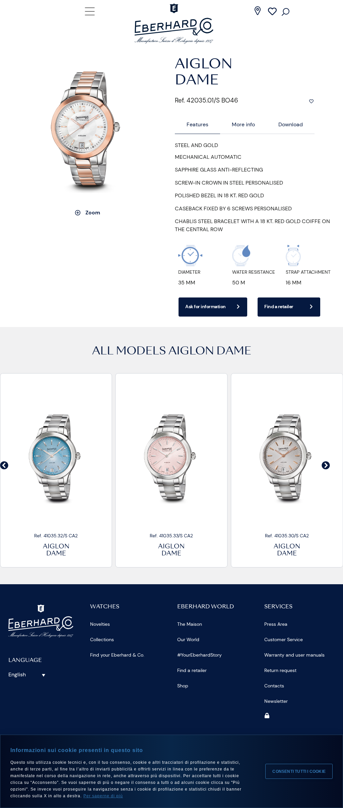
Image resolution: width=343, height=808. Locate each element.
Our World (188, 639)
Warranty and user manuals (294, 655)
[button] (4, 465)
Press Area (275, 624)
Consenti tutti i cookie (299, 771)
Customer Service (283, 639)
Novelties (100, 624)
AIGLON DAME (209, 351)
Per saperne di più (103, 796)
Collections (102, 639)
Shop (182, 686)
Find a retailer (192, 670)
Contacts (274, 686)
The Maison (189, 624)
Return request (280, 670)
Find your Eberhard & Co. (117, 655)
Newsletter (276, 701)
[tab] (197, 125)
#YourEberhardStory (199, 655)
